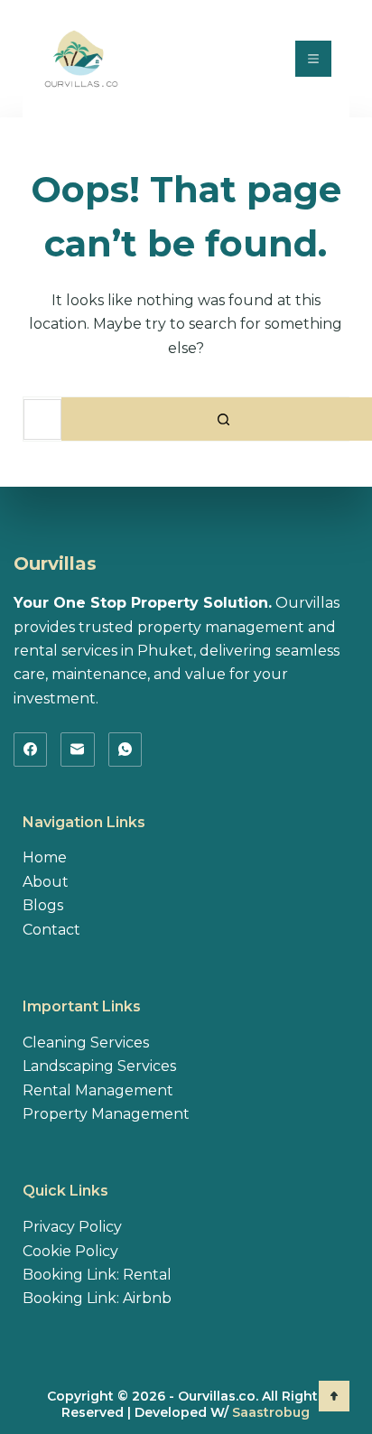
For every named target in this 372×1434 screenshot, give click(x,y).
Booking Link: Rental (97, 1274)
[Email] (77, 749)
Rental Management (98, 1090)
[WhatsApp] (125, 749)
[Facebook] (31, 749)
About (46, 881)
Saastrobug (271, 1412)
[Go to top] (334, 1396)
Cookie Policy (70, 1251)
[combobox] (42, 419)
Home (45, 857)
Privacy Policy (72, 1226)
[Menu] (313, 59)
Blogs (43, 905)
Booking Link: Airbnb (97, 1298)
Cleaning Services (86, 1042)
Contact (51, 929)
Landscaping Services (99, 1066)
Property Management (106, 1113)
